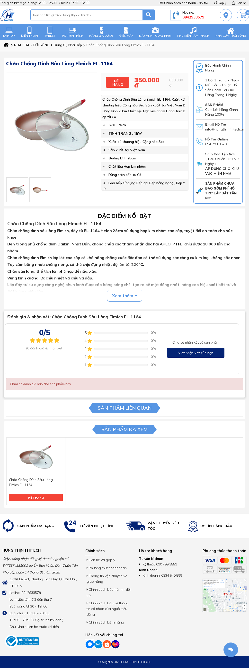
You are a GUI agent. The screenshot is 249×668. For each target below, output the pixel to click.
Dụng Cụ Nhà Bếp (68, 45)
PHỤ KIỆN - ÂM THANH (193, 35)
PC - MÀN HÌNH (72, 35)
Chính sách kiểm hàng (106, 622)
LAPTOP (9, 35)
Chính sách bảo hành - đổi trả (185, 3)
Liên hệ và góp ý (101, 560)
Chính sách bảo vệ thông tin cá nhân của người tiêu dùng (107, 608)
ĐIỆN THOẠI (29, 35)
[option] (31, 526)
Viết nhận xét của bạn (195, 353)
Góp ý (221, 3)
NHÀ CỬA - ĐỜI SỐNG (230, 35)
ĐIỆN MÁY (126, 35)
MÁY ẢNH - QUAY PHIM (155, 35)
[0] (243, 15)
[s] (148, 14)
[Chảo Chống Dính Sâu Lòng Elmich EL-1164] (17, 190)
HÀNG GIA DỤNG (101, 35)
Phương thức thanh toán (107, 568)
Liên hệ (241, 3)
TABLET (49, 35)
